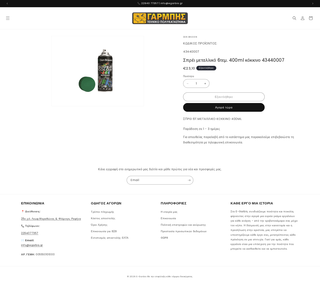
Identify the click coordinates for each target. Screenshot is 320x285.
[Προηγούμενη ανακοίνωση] (7, 3)
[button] (8, 18)
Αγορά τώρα (224, 107)
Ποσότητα (188, 76)
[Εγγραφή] (189, 180)
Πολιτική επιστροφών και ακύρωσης (183, 224)
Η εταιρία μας (169, 211)
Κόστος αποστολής (103, 218)
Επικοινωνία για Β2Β (104, 231)
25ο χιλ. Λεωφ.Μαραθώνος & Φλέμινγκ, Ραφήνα (51, 218)
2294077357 (29, 233)
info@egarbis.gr (32, 245)
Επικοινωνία (168, 218)
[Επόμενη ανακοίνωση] (313, 3)
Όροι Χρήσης (99, 224)
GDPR (164, 238)
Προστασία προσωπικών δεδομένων (184, 231)
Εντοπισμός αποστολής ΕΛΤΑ (110, 238)
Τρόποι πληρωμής (102, 211)
